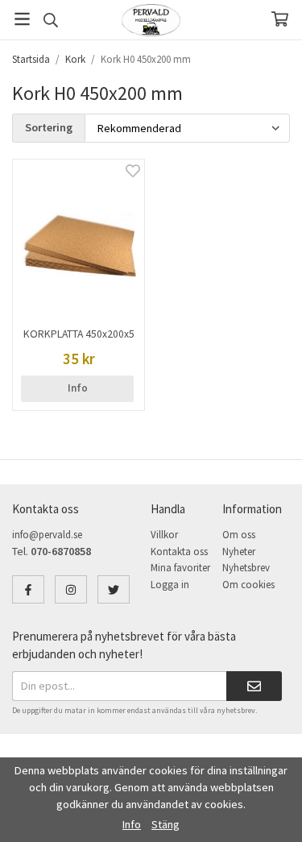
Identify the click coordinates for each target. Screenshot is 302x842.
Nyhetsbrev (246, 567)
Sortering (48, 127)
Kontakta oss (179, 551)
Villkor (164, 534)
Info (78, 388)
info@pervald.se (47, 534)
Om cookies (248, 584)
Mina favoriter (180, 567)
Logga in (170, 584)
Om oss (238, 534)
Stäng (165, 824)
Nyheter (238, 551)
